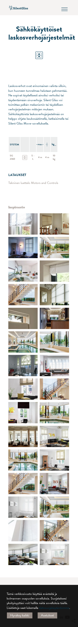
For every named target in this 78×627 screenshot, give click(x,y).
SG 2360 (12, 157)
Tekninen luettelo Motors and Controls (33, 183)
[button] (73, 583)
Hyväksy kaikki (19, 615)
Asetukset (47, 615)
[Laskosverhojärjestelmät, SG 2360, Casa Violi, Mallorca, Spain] (23, 271)
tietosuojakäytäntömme (54, 607)
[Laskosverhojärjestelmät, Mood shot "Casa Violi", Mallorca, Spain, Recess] (23, 530)
